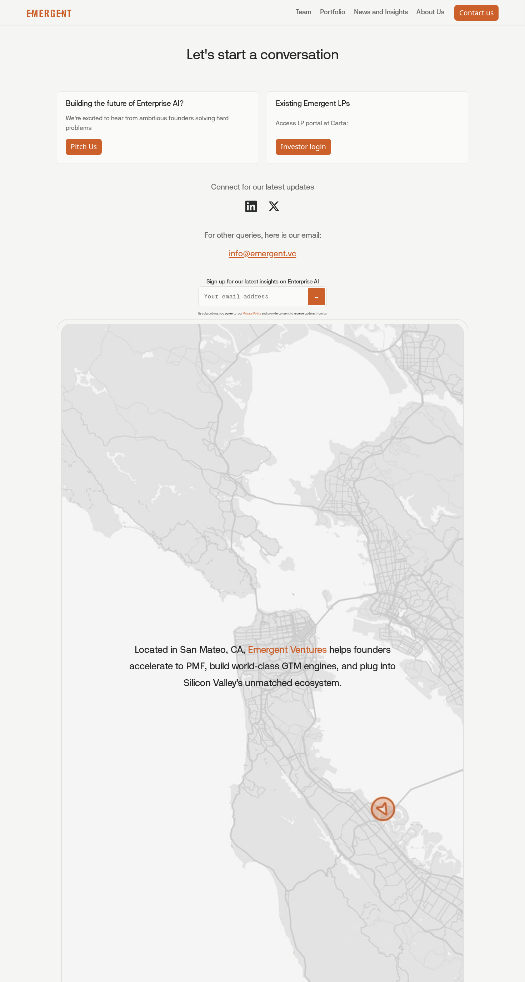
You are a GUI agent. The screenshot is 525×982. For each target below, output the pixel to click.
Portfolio (332, 12)
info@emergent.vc (262, 254)
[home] (49, 13)
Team (303, 12)
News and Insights (381, 12)
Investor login (303, 146)
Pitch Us (84, 146)
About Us (430, 12)
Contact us (476, 12)
